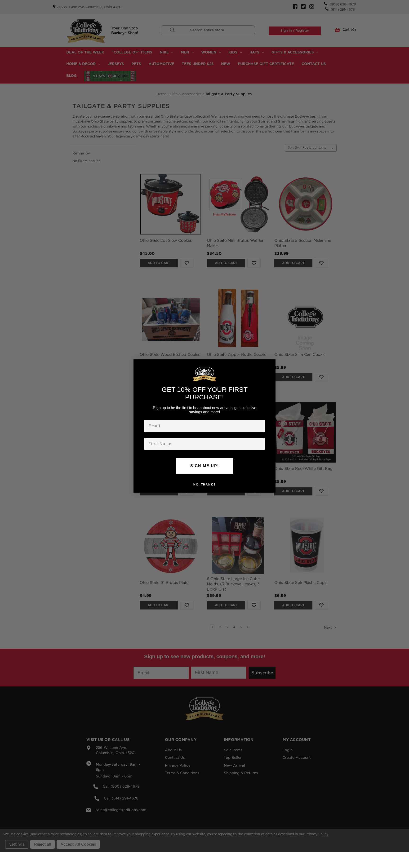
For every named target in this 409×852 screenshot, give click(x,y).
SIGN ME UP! (204, 466)
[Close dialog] (270, 364)
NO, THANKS (204, 484)
